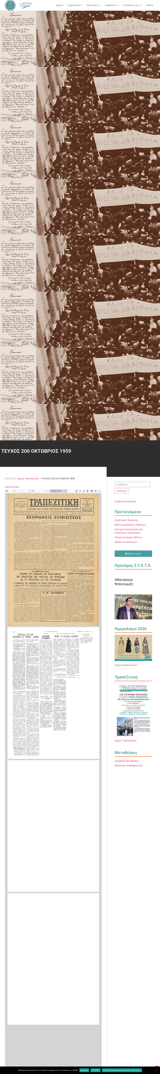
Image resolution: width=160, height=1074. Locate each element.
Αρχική (59, 5)
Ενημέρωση (74, 5)
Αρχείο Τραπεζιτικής (126, 740)
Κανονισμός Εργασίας (126, 520)
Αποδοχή (84, 1070)
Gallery (149, 5)
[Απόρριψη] (156, 1070)
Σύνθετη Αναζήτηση (125, 501)
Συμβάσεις (110, 5)
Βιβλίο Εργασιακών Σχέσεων (130, 524)
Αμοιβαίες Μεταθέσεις (127, 761)
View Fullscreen (12, 487)
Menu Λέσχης (134, 553)
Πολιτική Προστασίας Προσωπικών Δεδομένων (122, 1070)
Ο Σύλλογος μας (131, 5)
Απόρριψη (95, 1070)
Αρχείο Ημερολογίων (126, 665)
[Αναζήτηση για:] (132, 484)
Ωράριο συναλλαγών (126, 542)
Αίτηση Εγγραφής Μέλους (129, 537)
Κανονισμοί (92, 5)
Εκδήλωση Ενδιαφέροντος (129, 765)
